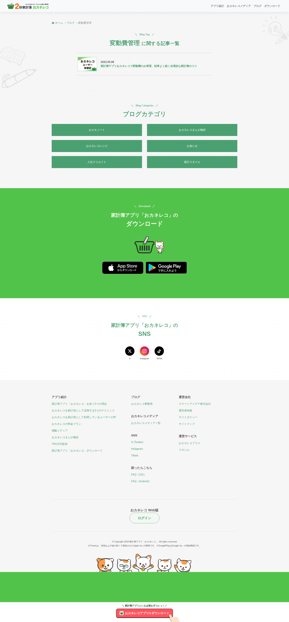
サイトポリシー (188, 417)
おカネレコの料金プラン (66, 423)
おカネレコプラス (189, 443)
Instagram (137, 448)
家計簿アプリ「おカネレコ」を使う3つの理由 (79, 403)
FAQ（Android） (141, 481)
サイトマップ (187, 423)
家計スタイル (192, 162)
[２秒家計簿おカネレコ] (27, 6)
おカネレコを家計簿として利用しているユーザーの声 (84, 417)
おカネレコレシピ (97, 146)
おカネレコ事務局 (142, 403)
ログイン (144, 518)
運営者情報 (185, 410)
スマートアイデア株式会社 (195, 403)
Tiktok (134, 455)
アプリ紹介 (217, 6)
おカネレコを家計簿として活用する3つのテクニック (83, 410)
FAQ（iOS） (138, 474)
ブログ (258, 6)
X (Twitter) (137, 442)
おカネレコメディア (239, 6)
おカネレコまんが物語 (192, 129)
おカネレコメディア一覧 (146, 423)
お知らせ (192, 146)
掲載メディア (60, 430)
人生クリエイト (96, 162)
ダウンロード (272, 6)
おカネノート (97, 129)
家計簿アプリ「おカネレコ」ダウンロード (77, 450)
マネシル (184, 449)
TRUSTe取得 (59, 444)
